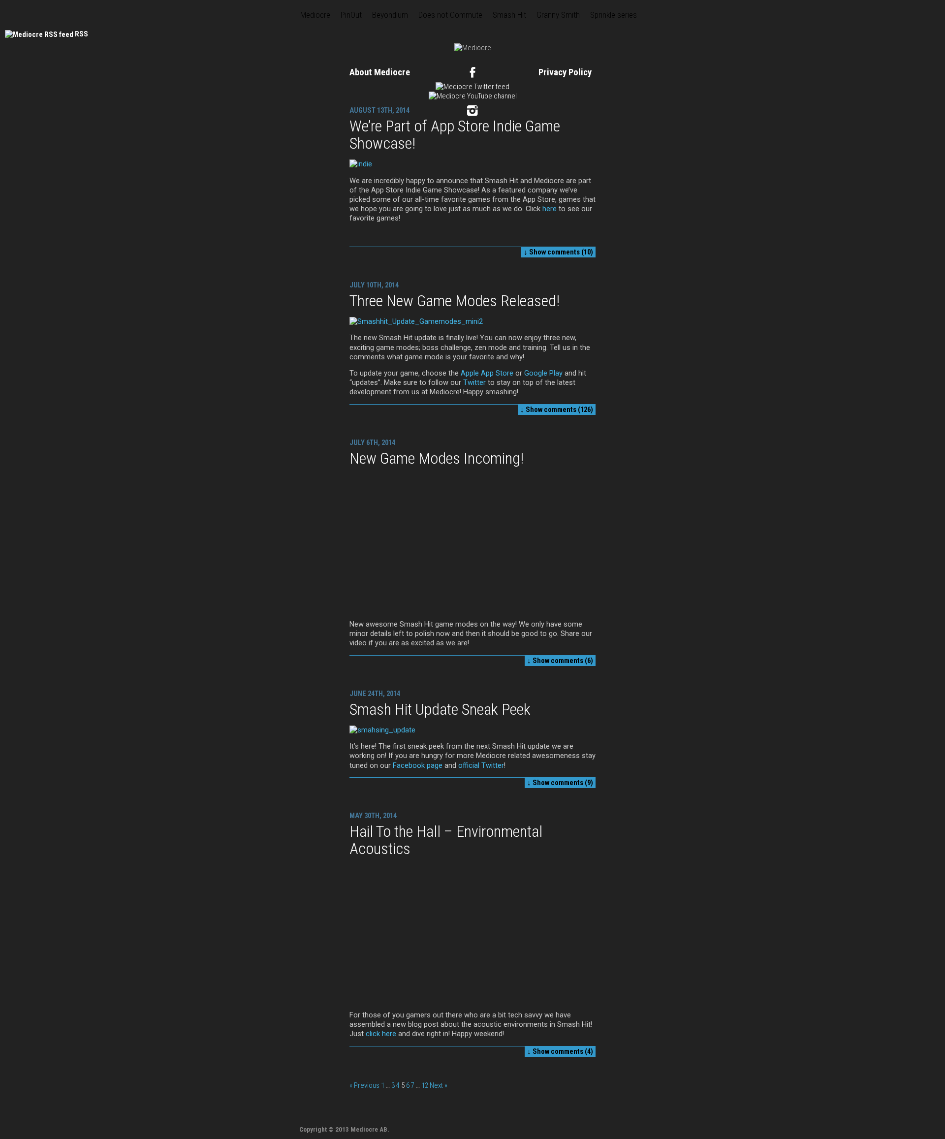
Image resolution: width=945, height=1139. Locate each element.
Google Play (543, 373)
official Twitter (481, 765)
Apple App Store (487, 373)
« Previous (364, 1085)
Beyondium (390, 15)
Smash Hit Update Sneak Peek (440, 709)
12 (424, 1085)
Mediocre (315, 15)
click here (381, 1033)
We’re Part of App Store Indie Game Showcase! (454, 135)
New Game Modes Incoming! (436, 458)
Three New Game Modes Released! (454, 300)
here (549, 208)
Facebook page (417, 765)
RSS (81, 34)
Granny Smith (558, 15)
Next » (438, 1085)
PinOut (351, 15)
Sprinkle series (613, 15)
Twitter (473, 382)
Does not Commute (450, 15)
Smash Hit (509, 15)
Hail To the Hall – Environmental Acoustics (445, 840)
